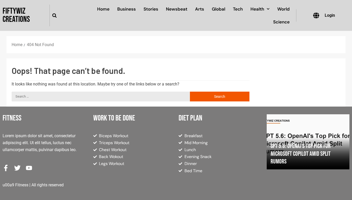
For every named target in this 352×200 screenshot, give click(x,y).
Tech (238, 9)
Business (126, 9)
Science (281, 22)
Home (103, 9)
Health (257, 9)
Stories (151, 9)
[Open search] (54, 15)
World (283, 9)
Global (218, 9)
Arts (199, 9)
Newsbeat (176, 9)
